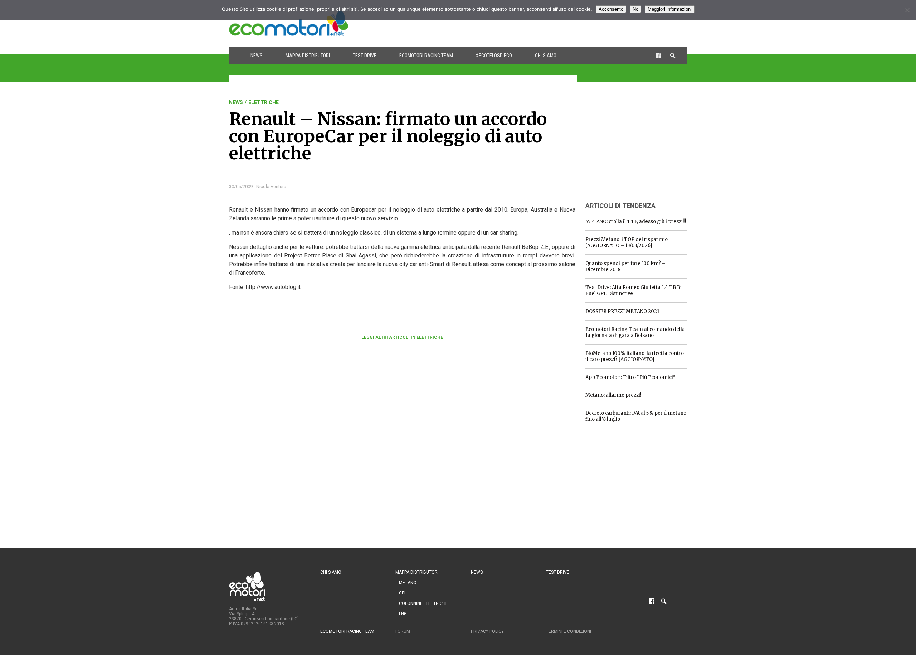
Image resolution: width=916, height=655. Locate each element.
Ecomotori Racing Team (426, 55)
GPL (402, 593)
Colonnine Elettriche (423, 603)
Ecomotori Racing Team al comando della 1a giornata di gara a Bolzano (635, 332)
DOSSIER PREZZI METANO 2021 (622, 311)
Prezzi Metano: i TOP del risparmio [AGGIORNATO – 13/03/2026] (626, 242)
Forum (402, 631)
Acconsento (611, 9)
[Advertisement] (557, 23)
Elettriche (263, 102)
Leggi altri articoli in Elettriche (402, 337)
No (635, 9)
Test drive (364, 55)
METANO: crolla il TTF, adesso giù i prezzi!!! (635, 221)
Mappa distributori (308, 55)
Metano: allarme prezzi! (613, 395)
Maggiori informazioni (670, 9)
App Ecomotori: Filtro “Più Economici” (630, 377)
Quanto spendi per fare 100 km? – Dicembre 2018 (625, 266)
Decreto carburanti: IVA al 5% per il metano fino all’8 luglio (635, 416)
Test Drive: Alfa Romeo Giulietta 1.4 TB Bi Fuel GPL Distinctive (633, 290)
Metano (407, 582)
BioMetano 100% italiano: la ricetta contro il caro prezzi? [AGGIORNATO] (634, 356)
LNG (403, 613)
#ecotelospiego (494, 55)
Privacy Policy (487, 631)
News (256, 55)
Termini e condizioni (568, 631)
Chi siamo (545, 55)
